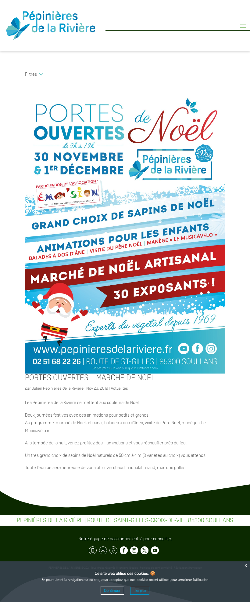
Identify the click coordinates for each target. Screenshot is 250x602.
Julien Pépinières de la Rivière (58, 388)
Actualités (119, 388)
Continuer (112, 590)
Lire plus (140, 591)
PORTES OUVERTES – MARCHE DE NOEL (90, 377)
